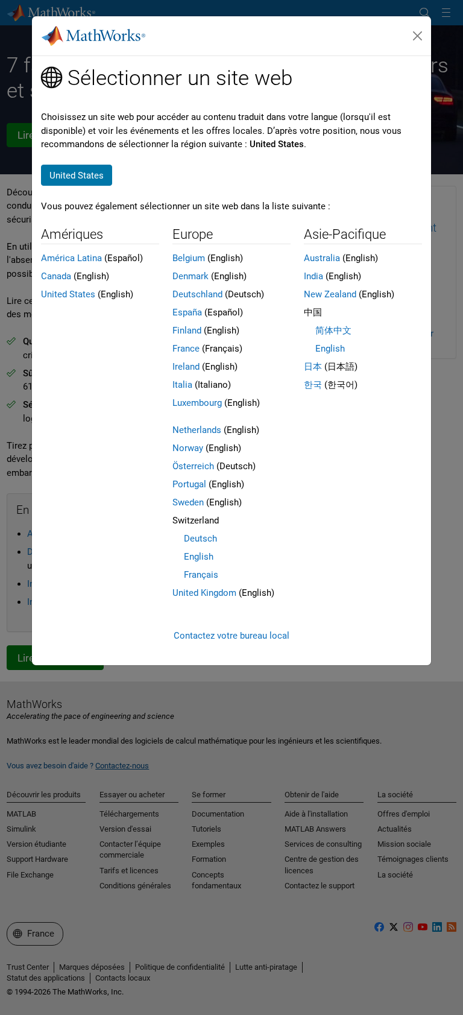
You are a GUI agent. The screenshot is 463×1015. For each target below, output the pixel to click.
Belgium (188, 258)
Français (201, 574)
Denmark (190, 276)
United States (68, 294)
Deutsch (200, 538)
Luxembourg (197, 402)
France (186, 348)
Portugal (189, 484)
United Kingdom (204, 592)
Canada (56, 276)
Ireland (186, 366)
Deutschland (197, 294)
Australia (322, 258)
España (187, 312)
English (198, 556)
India (313, 276)
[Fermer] (418, 36)
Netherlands (196, 430)
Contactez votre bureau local (231, 635)
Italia (182, 384)
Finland (186, 330)
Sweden (188, 502)
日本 (313, 366)
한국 (313, 384)
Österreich (193, 466)
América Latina (71, 258)
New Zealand (330, 294)
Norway (187, 448)
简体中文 (333, 330)
